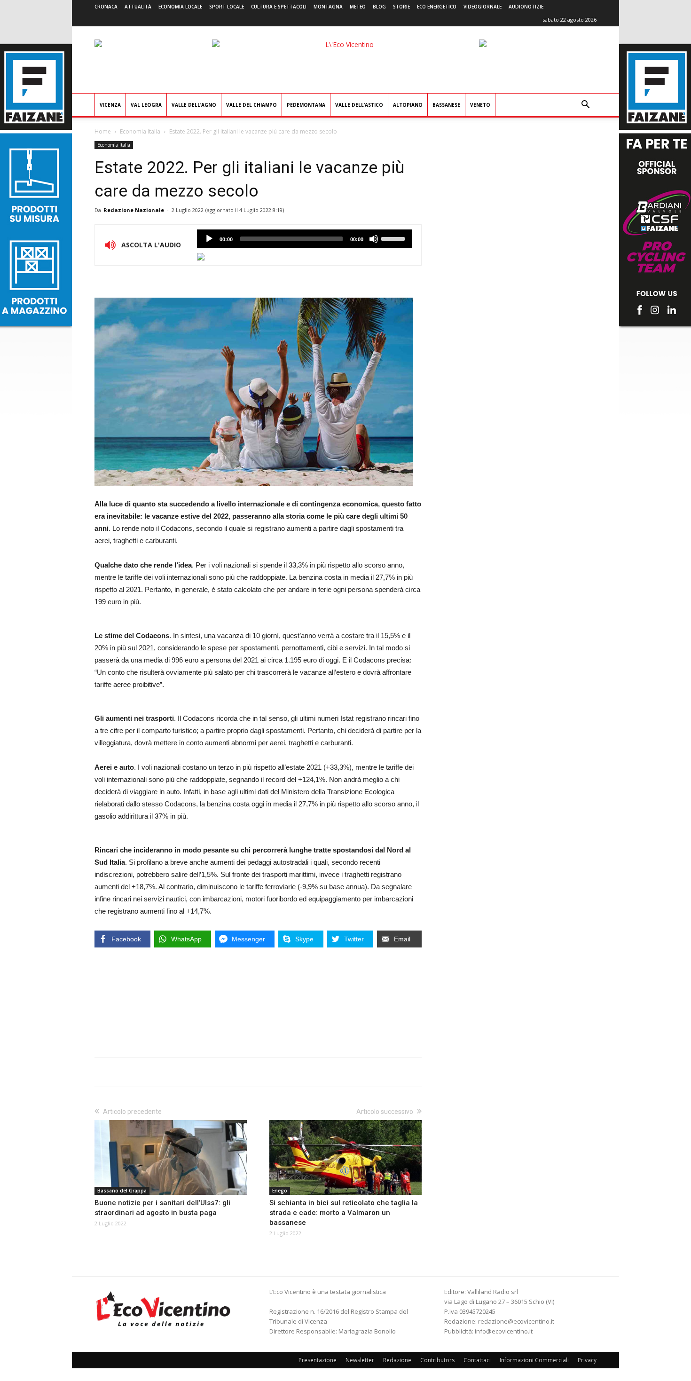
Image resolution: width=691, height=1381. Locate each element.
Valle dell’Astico (359, 105)
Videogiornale (482, 6)
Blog (379, 6)
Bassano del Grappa (122, 1190)
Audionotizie (526, 6)
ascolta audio (209, 239)
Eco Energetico (436, 6)
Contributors (437, 1360)
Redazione (397, 1360)
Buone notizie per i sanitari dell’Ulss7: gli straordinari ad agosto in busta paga (162, 1208)
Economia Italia (140, 131)
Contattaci (477, 1360)
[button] (585, 105)
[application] (304, 238)
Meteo (358, 6)
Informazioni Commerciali (534, 1360)
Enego (279, 1190)
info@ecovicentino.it (504, 1331)
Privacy (587, 1360)
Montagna (328, 6)
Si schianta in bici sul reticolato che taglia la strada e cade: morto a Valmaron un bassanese (343, 1213)
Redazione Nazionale (133, 209)
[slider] (394, 237)
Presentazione (317, 1360)
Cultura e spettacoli (278, 6)
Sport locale (226, 6)
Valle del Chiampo (251, 105)
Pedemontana (306, 105)
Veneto (480, 105)
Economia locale (180, 6)
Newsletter (360, 1360)
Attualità (138, 6)
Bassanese (446, 105)
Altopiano (408, 105)
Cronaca (106, 6)
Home (102, 131)
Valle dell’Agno (194, 105)
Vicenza (110, 105)
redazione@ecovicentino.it (516, 1321)
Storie (401, 6)
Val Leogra (146, 105)
